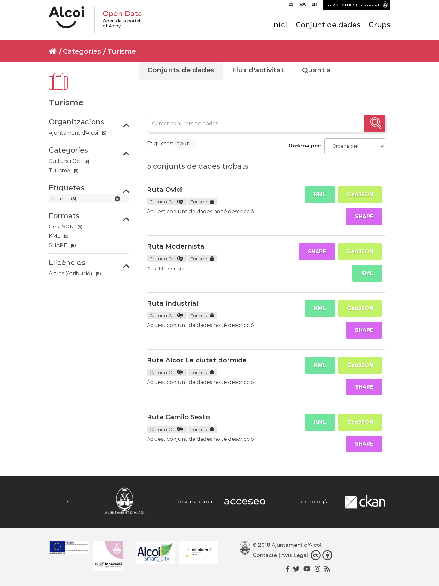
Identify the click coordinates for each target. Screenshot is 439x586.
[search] (374, 123)
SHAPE (364, 216)
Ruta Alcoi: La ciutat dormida (197, 360)
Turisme (121, 51)
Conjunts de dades (181, 70)
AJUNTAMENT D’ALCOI (353, 5)
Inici (279, 25)
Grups (379, 25)
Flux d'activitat (258, 70)
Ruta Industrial (172, 303)
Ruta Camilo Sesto (178, 417)
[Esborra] (191, 144)
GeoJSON (360, 194)
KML (320, 194)
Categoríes (82, 51)
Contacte (265, 555)
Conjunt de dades (328, 25)
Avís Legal (294, 555)
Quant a (316, 70)
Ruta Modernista (175, 246)
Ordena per (304, 146)
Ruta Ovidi (165, 189)
